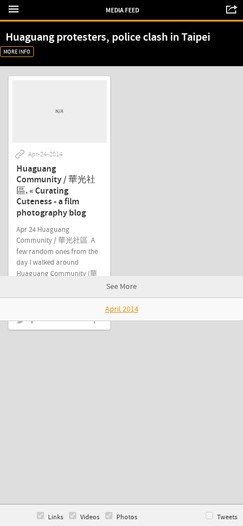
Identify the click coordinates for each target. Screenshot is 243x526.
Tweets (227, 517)
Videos (89, 517)
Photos (126, 517)
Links (55, 517)
